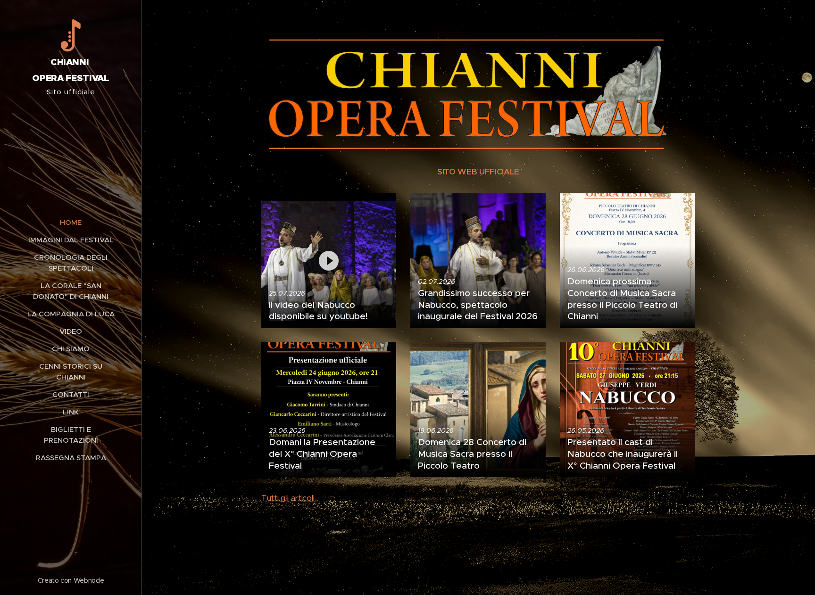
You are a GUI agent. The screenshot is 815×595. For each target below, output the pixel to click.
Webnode (89, 580)
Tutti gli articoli (288, 498)
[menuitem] (71, 222)
